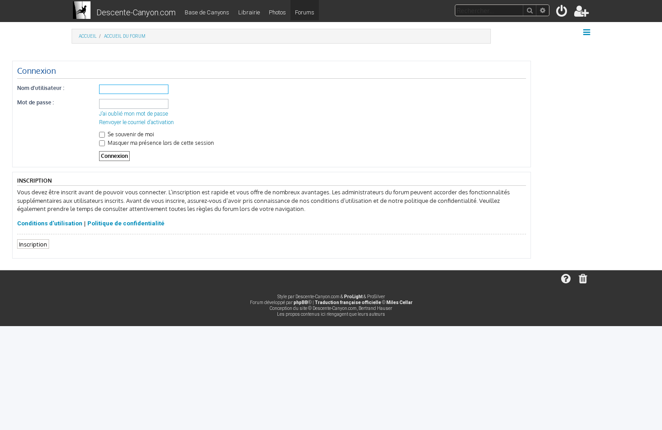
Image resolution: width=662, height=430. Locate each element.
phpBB (301, 302)
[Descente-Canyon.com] (82, 11)
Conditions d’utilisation (49, 223)
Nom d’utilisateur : (40, 88)
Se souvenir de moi (130, 134)
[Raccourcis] (587, 32)
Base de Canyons (207, 12)
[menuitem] (562, 13)
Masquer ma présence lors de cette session (160, 142)
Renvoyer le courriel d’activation (136, 122)
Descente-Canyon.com (136, 12)
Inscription (33, 244)
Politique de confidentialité (125, 223)
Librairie (249, 12)
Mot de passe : (35, 102)
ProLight (353, 296)
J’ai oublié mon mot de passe (133, 114)
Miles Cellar (399, 302)
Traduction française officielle (348, 302)
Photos (277, 12)
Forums (304, 12)
